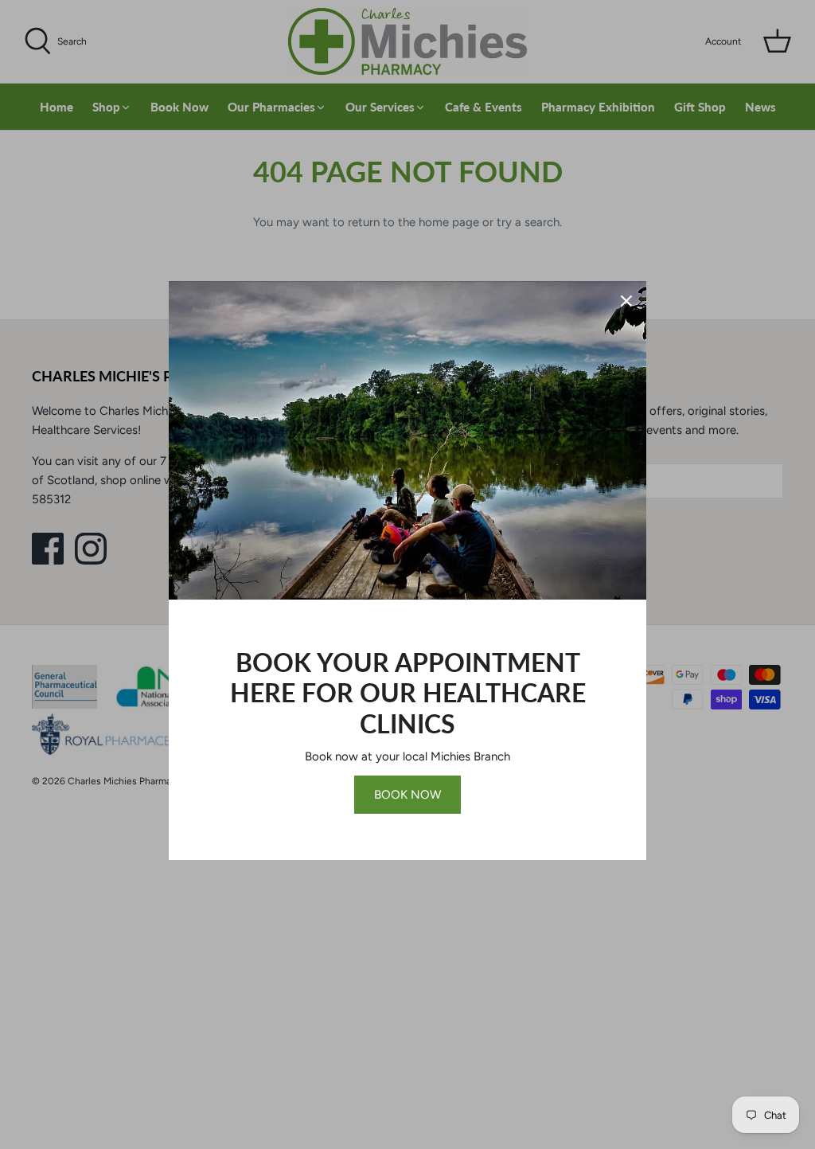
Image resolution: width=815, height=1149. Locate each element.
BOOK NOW (407, 794)
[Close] (626, 301)
